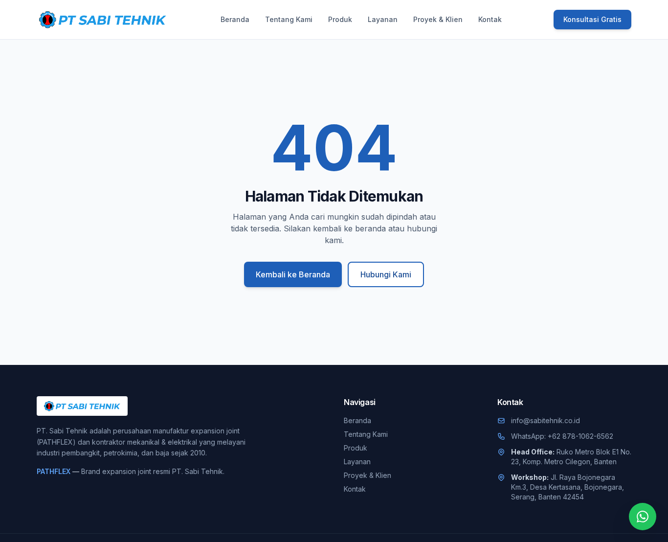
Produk (340, 19)
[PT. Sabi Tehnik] (103, 19)
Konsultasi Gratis (592, 19)
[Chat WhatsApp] (642, 516)
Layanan (383, 19)
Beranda (235, 19)
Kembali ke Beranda (293, 274)
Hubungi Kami (385, 274)
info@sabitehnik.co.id (545, 420)
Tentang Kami (288, 19)
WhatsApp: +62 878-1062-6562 (562, 436)
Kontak (490, 19)
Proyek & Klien (438, 19)
